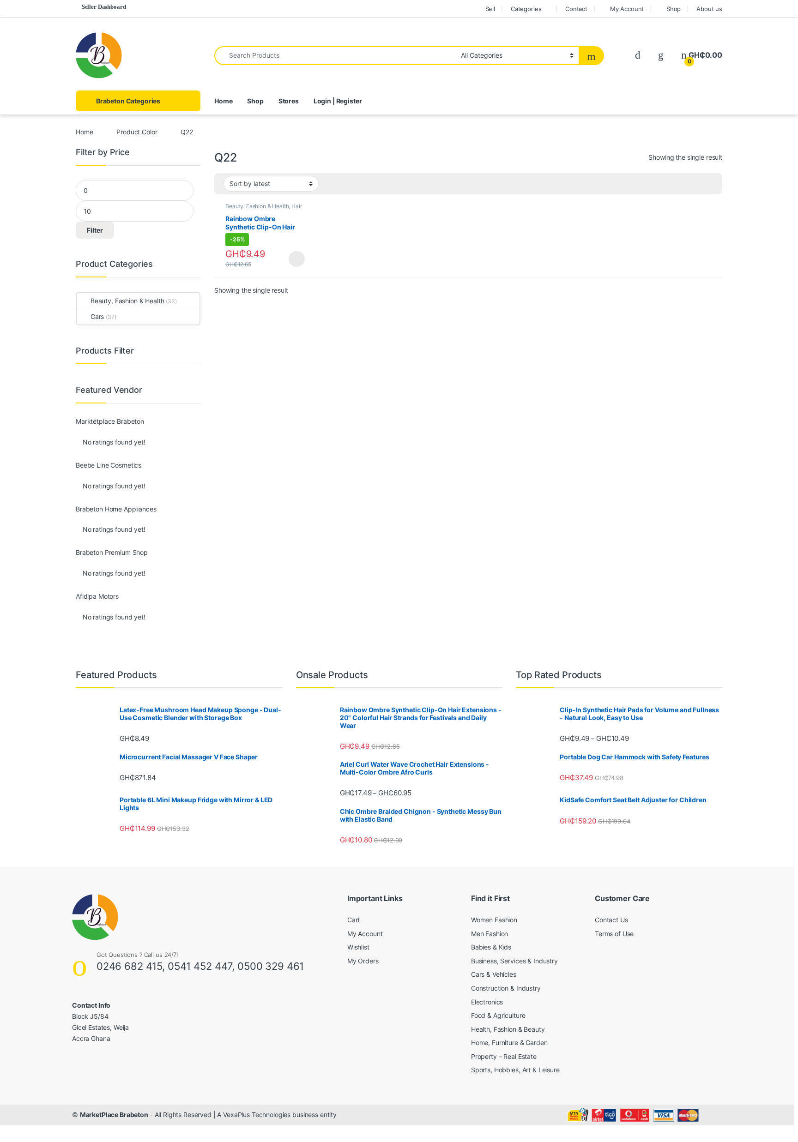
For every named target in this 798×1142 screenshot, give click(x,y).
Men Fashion (489, 934)
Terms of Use (614, 934)
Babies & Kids (491, 947)
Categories (526, 8)
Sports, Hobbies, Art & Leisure (515, 1070)
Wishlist (358, 947)
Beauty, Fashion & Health (257, 206)
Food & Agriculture (498, 1015)
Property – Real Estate (504, 1056)
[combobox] (335, 55)
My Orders (363, 961)
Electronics (487, 1002)
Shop (673, 8)
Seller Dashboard (104, 6)
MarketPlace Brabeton (114, 1114)
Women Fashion (494, 920)
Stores (288, 101)
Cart (353, 920)
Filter (95, 230)
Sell (490, 8)
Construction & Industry (506, 988)
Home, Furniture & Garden (509, 1042)
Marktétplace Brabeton (110, 421)
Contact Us (611, 920)
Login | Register (338, 101)
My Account (627, 8)
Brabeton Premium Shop (112, 552)
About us (709, 8)
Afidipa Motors (97, 596)
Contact (576, 8)
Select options (294, 259)
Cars (97, 316)
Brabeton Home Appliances (116, 509)
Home (223, 101)
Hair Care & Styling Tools (263, 209)
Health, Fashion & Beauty (508, 1029)
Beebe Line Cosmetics (108, 465)
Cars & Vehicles (493, 974)
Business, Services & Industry (514, 961)
